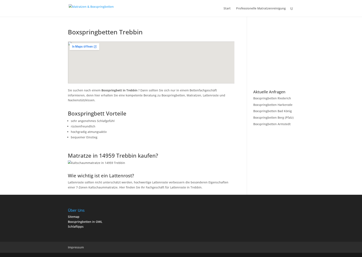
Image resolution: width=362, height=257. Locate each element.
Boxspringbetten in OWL (85, 222)
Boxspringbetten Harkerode (272, 105)
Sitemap (73, 217)
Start (227, 8)
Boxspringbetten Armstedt (272, 124)
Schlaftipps (76, 226)
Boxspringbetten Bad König (272, 111)
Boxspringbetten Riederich (272, 98)
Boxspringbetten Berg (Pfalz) (273, 117)
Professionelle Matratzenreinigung (261, 8)
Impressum (76, 247)
